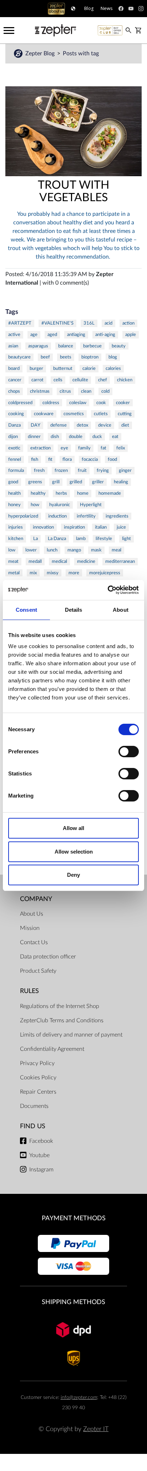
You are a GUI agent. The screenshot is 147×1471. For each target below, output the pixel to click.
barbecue (92, 346)
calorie (89, 368)
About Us (31, 914)
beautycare (19, 357)
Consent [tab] (26, 610)
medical (59, 561)
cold (105, 391)
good (13, 482)
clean (86, 391)
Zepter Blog (40, 53)
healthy (38, 493)
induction (57, 516)
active (14, 334)
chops (14, 391)
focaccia (90, 459)
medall (35, 561)
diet (125, 425)
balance (65, 346)
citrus (65, 391)
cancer (14, 380)
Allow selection (74, 852)
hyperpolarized (23, 516)
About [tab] (120, 610)
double (75, 436)
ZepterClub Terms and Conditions (61, 1020)
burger (36, 368)
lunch (52, 550)
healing (121, 482)
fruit (82, 470)
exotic (14, 448)
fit (50, 459)
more (74, 573)
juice (121, 527)
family (84, 448)
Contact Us (34, 942)
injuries (15, 527)
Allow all (73, 828)
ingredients (117, 516)
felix (120, 448)
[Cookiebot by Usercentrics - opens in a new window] (107, 590)
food (112, 459)
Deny (73, 875)
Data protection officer (48, 957)
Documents (34, 1106)
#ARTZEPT (19, 323)
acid (108, 323)
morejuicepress (104, 573)
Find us (32, 1126)
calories (113, 368)
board (14, 368)
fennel (14, 459)
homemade (109, 493)
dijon (13, 436)
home (82, 493)
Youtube (39, 1155)
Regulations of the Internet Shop (59, 1006)
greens (35, 482)
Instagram (41, 1169)
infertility (86, 516)
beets (65, 357)
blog (112, 357)
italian (101, 527)
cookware (44, 414)
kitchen (15, 538)
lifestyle (104, 538)
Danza (14, 425)
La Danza (57, 538)
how (35, 505)
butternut (62, 368)
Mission (30, 928)
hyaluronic (59, 505)
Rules (29, 991)
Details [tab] (73, 610)
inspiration (74, 527)
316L (89, 323)
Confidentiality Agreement (52, 1049)
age (33, 334)
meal (116, 550)
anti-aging (105, 334)
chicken (124, 380)
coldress (50, 403)
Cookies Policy (38, 1077)
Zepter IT (95, 1429)
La (35, 538)
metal (14, 573)
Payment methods (74, 1218)
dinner (34, 436)
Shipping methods (73, 1302)
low (11, 550)
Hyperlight (91, 505)
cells (58, 380)
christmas (40, 391)
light (126, 538)
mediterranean (120, 561)
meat (13, 561)
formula (16, 470)
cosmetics (74, 414)
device (104, 425)
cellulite (80, 380)
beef (45, 357)
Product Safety (38, 971)
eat (115, 436)
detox (82, 425)
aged (52, 334)
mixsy (53, 573)
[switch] (128, 751)
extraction (40, 448)
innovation (43, 527)
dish (55, 436)
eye (64, 448)
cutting (125, 414)
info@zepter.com (79, 1397)
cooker (123, 403)
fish (34, 459)
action (128, 323)
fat (103, 448)
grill (56, 482)
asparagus (38, 346)
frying (103, 470)
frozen (61, 470)
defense (58, 425)
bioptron (89, 357)
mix (33, 573)
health (14, 493)
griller (98, 482)
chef (102, 380)
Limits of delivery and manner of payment (71, 1035)
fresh (39, 470)
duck (97, 436)
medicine (86, 561)
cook (101, 403)
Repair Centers (38, 1092)
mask (96, 550)
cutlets (101, 414)
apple (130, 334)
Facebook (41, 1141)
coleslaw (77, 403)
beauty (119, 346)
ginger (125, 470)
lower (31, 550)
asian (13, 346)
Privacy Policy (37, 1063)
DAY (35, 425)
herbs (61, 493)
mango (74, 550)
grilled (76, 482)
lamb (81, 538)
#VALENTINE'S (57, 323)
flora (67, 459)
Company (36, 899)
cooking (16, 414)
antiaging (76, 334)
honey (14, 505)
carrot (37, 380)
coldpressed (20, 403)
